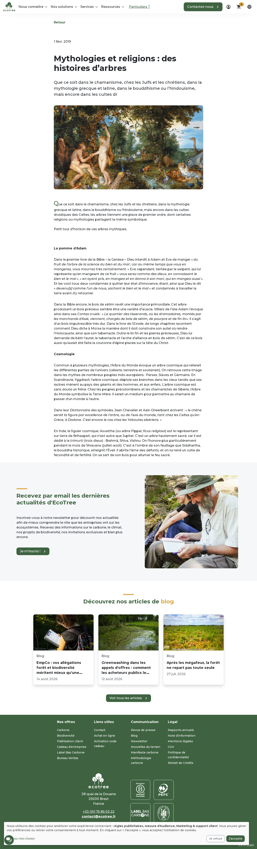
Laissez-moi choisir (21, 838)
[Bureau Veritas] (164, 813)
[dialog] (126, 833)
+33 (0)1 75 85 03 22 (98, 812)
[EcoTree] (9, 6)
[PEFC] (164, 790)
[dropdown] (228, 6)
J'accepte (235, 838)
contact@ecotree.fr (99, 816)
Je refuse (215, 838)
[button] (203, 6)
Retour (59, 22)
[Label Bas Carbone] (140, 813)
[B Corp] (140, 790)
